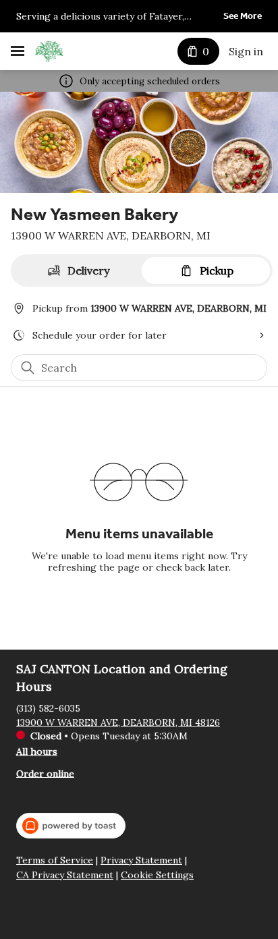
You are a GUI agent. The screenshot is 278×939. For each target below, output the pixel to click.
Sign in (246, 51)
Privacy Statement (141, 860)
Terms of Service (54, 860)
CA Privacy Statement (64, 875)
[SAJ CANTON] (49, 51)
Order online (45, 773)
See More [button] (242, 16)
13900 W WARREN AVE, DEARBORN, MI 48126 (118, 722)
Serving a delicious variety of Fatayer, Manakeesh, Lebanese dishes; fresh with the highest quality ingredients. (116, 17)
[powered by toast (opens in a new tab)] (70, 826)
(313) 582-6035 (48, 708)
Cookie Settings (157, 875)
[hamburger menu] (17, 51)
